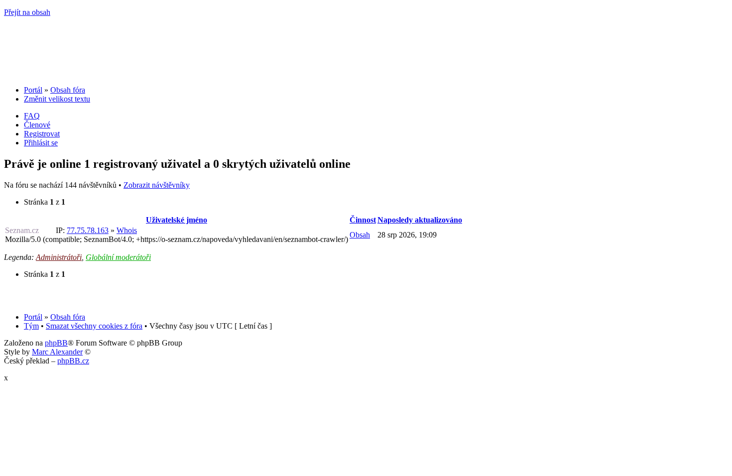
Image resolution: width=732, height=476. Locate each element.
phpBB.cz (73, 361)
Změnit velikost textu (57, 99)
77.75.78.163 (88, 230)
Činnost (363, 220)
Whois (127, 230)
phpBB (56, 343)
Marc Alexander (57, 352)
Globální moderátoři (118, 257)
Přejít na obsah (27, 12)
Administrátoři (59, 257)
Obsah (360, 235)
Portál (33, 90)
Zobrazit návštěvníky (156, 185)
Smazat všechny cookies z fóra (94, 326)
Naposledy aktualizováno (419, 220)
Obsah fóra (67, 90)
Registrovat (42, 133)
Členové (37, 124)
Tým (31, 326)
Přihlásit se (41, 142)
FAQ (32, 116)
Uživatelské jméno (176, 220)
